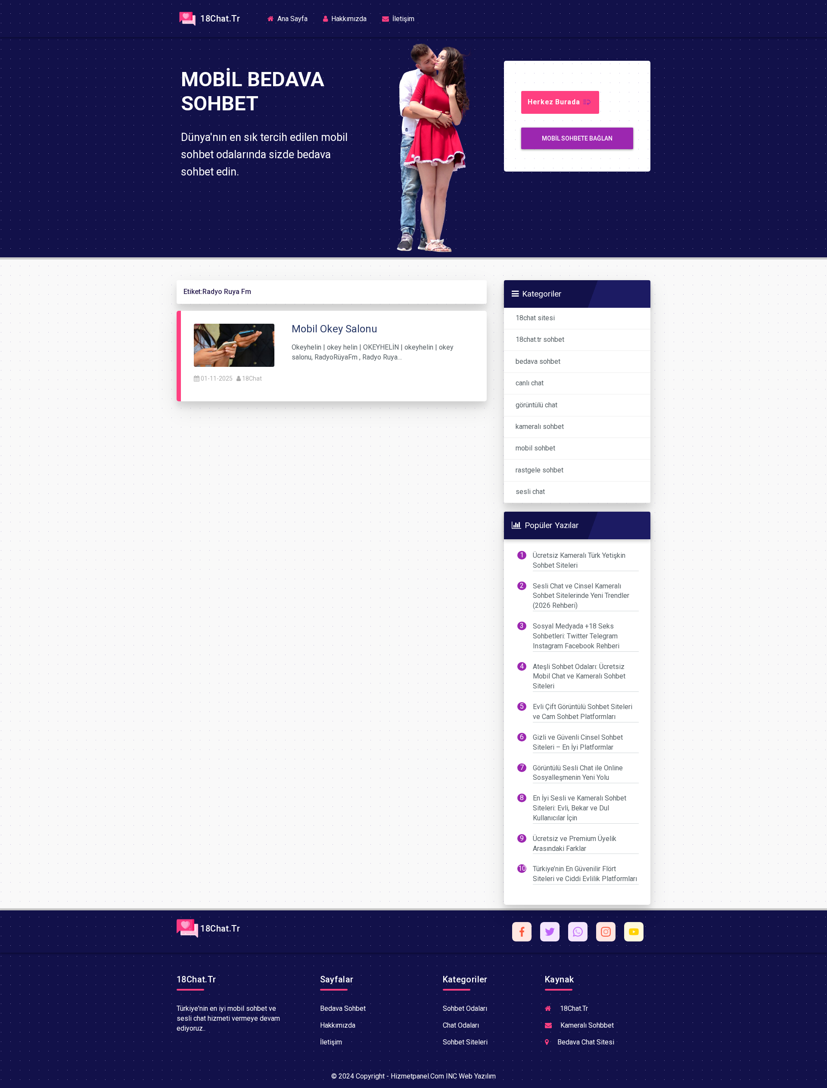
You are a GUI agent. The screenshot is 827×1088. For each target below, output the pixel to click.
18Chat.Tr (219, 18)
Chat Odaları (461, 1025)
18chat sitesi (535, 318)
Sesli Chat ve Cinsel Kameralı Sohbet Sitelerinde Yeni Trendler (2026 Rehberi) (581, 596)
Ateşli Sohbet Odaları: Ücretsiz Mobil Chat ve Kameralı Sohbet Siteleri (579, 677)
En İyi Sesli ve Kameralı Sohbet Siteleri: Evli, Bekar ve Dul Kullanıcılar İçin (579, 808)
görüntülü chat (536, 405)
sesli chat (530, 492)
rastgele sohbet (539, 470)
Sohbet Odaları (465, 1008)
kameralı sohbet (540, 426)
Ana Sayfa (295, 18)
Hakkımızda (348, 19)
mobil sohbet (535, 448)
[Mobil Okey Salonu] (234, 345)
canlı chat (530, 383)
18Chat (252, 378)
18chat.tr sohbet (540, 339)
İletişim (402, 19)
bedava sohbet (538, 361)
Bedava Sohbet (343, 1008)
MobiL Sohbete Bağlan (577, 138)
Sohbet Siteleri (465, 1042)
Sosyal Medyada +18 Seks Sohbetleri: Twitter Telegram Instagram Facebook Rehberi (576, 636)
